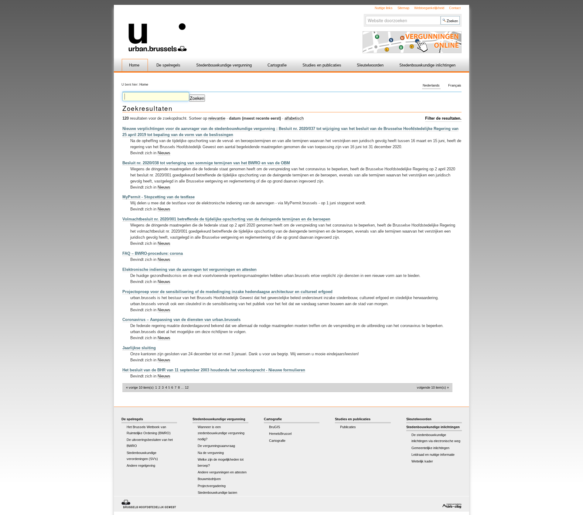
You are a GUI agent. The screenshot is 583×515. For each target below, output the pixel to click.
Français (454, 85)
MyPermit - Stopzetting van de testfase (158, 197)
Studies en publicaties (321, 65)
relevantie (216, 118)
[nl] (219, 28)
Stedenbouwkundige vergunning (224, 65)
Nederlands (431, 85)
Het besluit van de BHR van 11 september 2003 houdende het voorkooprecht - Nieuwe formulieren (213, 370)
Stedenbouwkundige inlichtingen (427, 65)
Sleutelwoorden (370, 65)
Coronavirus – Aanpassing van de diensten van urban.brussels (181, 319)
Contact (455, 8)
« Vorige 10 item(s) (140, 387)
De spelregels (168, 65)
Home (134, 65)
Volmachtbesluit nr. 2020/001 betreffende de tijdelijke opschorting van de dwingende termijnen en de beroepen (226, 219)
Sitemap (403, 8)
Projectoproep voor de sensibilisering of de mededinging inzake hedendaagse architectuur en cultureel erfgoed (227, 291)
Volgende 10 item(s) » (433, 387)
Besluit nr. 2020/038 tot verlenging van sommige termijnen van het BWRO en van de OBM (206, 163)
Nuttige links (384, 8)
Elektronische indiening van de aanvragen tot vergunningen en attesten (189, 269)
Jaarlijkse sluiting (139, 348)
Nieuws (164, 153)
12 (187, 387)
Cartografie (277, 65)
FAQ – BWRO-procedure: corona (152, 253)
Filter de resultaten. (443, 118)
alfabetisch (294, 118)
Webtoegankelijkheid (429, 8)
